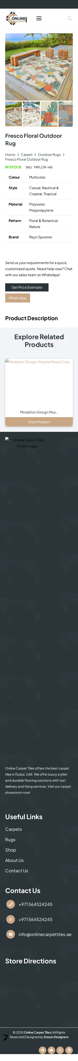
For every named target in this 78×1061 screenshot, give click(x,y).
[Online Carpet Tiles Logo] (16, 18)
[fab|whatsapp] (10, 919)
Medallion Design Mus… (39, 412)
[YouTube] (51, 1050)
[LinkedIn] (69, 1050)
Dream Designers (56, 1037)
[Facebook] (42, 1050)
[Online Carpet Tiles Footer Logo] (27, 599)
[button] (39, 18)
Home (10, 154)
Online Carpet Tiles (37, 1032)
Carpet (26, 154)
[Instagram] (60, 1050)
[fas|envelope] (10, 934)
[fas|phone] (10, 904)
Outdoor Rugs (49, 154)
